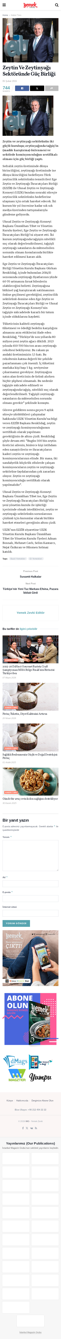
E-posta (8, 892)
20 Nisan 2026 (9, 718)
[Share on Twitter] (37, 88)
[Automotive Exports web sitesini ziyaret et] (45, 1294)
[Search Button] (56, 5)
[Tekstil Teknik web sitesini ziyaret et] (45, 1213)
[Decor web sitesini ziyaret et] (45, 1240)
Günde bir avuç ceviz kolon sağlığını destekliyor (30, 799)
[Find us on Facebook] (23, 1128)
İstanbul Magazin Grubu (30, 1332)
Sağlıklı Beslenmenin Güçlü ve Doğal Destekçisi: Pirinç (30, 756)
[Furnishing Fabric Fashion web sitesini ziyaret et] (45, 1253)
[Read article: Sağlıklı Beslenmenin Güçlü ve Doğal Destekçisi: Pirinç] (30, 737)
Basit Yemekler (18, 559)
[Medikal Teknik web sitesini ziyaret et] (45, 1172)
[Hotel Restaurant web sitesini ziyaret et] (45, 1186)
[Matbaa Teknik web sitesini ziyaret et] (45, 1280)
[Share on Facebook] (22, 88)
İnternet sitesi (10, 907)
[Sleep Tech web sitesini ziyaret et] (16, 1240)
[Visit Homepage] (30, 5)
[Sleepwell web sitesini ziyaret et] (45, 1226)
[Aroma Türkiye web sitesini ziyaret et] (16, 1213)
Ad (5, 877)
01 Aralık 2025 (9, 762)
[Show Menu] (4, 5)
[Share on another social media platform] (51, 88)
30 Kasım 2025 (9, 803)
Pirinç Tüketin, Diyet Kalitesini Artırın (25, 714)
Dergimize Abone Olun (42, 1100)
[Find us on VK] (31, 1128)
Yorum (7, 837)
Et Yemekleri (36, 559)
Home (5, 15)
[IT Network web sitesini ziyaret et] (16, 1280)
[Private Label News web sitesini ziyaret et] (45, 1158)
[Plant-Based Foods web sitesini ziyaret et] (45, 1199)
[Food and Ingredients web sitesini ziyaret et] (16, 1199)
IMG (27, 1121)
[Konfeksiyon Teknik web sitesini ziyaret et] (16, 1226)
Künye (10, 1100)
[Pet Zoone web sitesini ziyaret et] (30, 1321)
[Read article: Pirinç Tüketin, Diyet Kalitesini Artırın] (30, 697)
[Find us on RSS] (36, 1128)
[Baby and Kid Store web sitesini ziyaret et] (45, 1267)
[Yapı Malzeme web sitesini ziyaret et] (16, 1294)
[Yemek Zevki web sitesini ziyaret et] (16, 1186)
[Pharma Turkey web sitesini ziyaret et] (16, 1172)
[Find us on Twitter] (27, 1128)
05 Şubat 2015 (10, 81)
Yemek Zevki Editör (31, 612)
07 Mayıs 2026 (9, 678)
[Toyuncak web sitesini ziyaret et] (16, 1267)
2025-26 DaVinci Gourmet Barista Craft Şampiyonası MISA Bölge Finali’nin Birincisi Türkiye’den (28, 670)
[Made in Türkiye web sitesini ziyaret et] (16, 1307)
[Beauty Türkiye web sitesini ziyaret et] (16, 1158)
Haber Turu (16, 15)
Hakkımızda (22, 1100)
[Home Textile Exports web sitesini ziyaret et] (16, 1253)
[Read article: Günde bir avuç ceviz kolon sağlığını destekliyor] (30, 782)
